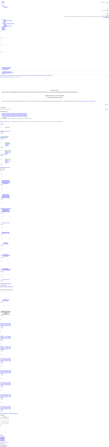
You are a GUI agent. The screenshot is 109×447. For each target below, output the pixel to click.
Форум (3, 2)
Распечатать (107, 109)
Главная (3, 1)
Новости (8, 121)
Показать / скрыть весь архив (4, 442)
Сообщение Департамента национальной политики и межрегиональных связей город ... (15, 116)
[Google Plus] (108, 17)
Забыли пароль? (5, 7)
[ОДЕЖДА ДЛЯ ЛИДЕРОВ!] (3, 432)
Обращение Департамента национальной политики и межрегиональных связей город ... (15, 113)
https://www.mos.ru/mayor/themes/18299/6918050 (88, 101)
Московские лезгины (3, 121)
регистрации (90, 16)
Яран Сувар (2, 445)
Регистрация (5, 6)
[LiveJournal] (107, 17)
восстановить (106, 16)
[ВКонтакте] (103, 17)
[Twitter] (104, 17)
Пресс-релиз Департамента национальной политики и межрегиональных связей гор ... (14, 114)
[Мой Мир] (106, 17)
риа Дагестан (6, 445)
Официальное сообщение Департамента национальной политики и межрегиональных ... (15, 115)
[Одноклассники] (105, 17)
